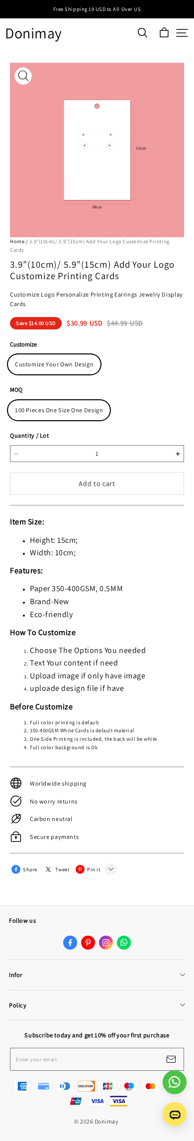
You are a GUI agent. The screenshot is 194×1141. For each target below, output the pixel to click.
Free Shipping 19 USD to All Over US (97, 8)
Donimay (33, 33)
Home (17, 241)
